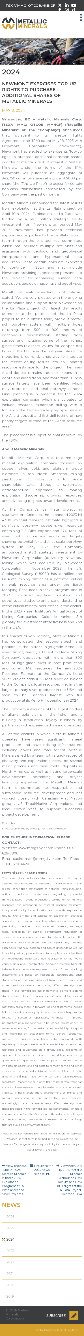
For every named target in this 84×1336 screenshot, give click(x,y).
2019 (10, 1296)
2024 (10, 1239)
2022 (10, 1262)
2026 (10, 1217)
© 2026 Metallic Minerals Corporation (18, 1314)
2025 (10, 1228)
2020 (10, 1285)
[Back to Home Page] (24, 20)
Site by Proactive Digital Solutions (56, 1330)
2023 (10, 1251)
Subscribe (56, 1316)
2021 (10, 1274)
